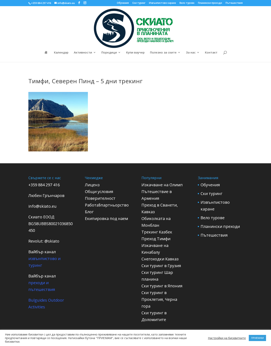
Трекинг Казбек (156, 232)
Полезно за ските (163, 52)
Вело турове (187, 3)
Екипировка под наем (106, 218)
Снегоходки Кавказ (160, 259)
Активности (83, 52)
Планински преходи (210, 3)
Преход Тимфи (155, 238)
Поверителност (100, 198)
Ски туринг (138, 3)
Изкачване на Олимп (162, 184)
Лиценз (92, 184)
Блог (89, 211)
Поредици (109, 52)
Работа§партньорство (107, 205)
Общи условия (99, 191)
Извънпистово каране (162, 3)
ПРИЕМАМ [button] (257, 338)
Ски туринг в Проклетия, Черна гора (159, 299)
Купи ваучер (135, 52)
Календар (61, 52)
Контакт (211, 52)
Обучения (123, 3)
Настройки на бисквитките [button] (227, 338)
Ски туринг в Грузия (161, 265)
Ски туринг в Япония (161, 286)
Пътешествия (234, 3)
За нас (191, 52)
